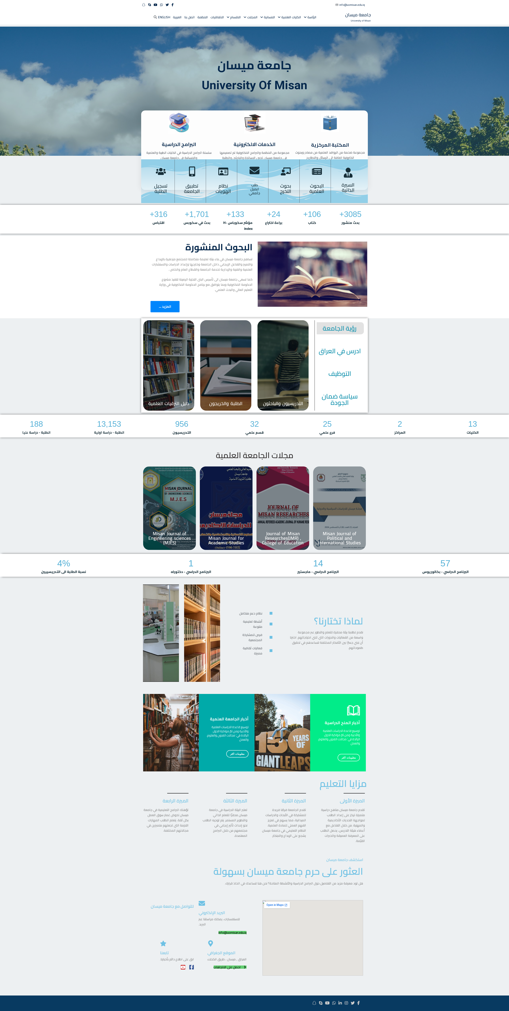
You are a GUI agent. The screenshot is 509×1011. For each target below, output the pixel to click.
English (164, 17)
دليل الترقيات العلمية (168, 403)
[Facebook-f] (191, 967)
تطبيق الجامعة (192, 188)
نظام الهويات (223, 188)
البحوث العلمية (316, 188)
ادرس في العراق (340, 351)
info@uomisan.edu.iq (352, 4)
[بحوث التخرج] (286, 171)
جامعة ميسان (358, 15)
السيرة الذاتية (348, 187)
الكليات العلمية (291, 17)
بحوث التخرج (285, 188)
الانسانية (269, 17)
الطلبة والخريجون (226, 403)
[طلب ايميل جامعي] (254, 170)
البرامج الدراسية (179, 144)
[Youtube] (183, 967)
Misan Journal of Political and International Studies (339, 538)
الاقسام (235, 17)
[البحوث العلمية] (317, 171)
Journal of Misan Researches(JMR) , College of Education (283, 538)
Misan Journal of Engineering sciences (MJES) (169, 538)
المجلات (251, 17)
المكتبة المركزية (330, 144)
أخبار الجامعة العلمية (229, 719)
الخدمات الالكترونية (254, 144)
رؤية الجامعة (340, 328)
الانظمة (202, 17)
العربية (177, 17)
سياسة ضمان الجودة (340, 399)
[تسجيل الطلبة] (161, 171)
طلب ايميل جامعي (254, 189)
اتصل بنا (189, 17)
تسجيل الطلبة (161, 188)
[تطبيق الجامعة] (192, 171)
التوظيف (339, 373)
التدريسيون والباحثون (283, 403)
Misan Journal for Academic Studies (226, 540)
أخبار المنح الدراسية (342, 722)
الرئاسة (311, 17)
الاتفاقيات (217, 17)
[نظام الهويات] (223, 171)
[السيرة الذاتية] (348, 173)
